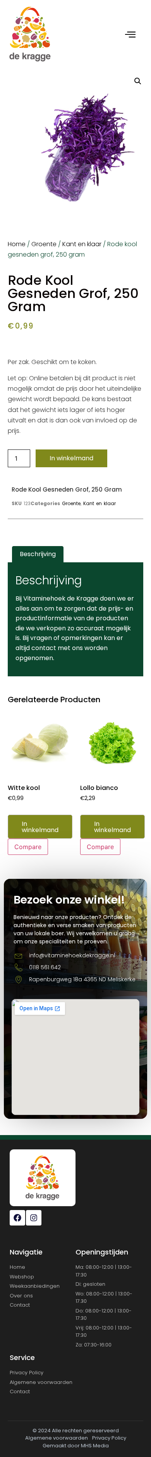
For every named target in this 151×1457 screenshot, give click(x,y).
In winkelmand (71, 458)
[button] (138, 81)
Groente (44, 244)
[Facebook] (17, 1218)
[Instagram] (33, 1218)
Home (17, 244)
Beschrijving (38, 554)
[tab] (37, 554)
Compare (27, 847)
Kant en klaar (81, 244)
